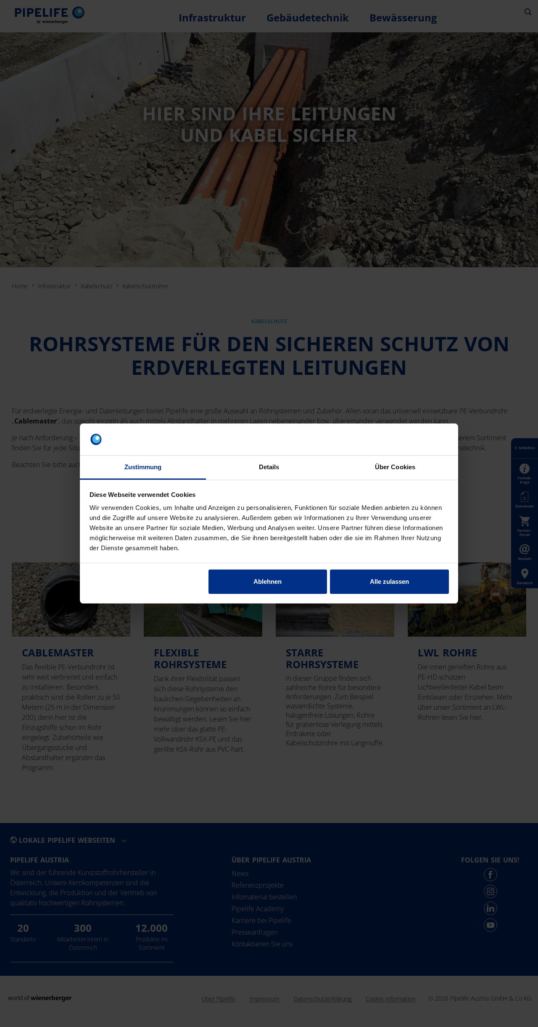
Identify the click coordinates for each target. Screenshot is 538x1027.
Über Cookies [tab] (395, 466)
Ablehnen (267, 581)
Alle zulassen (389, 581)
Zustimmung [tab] (143, 466)
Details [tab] (269, 466)
